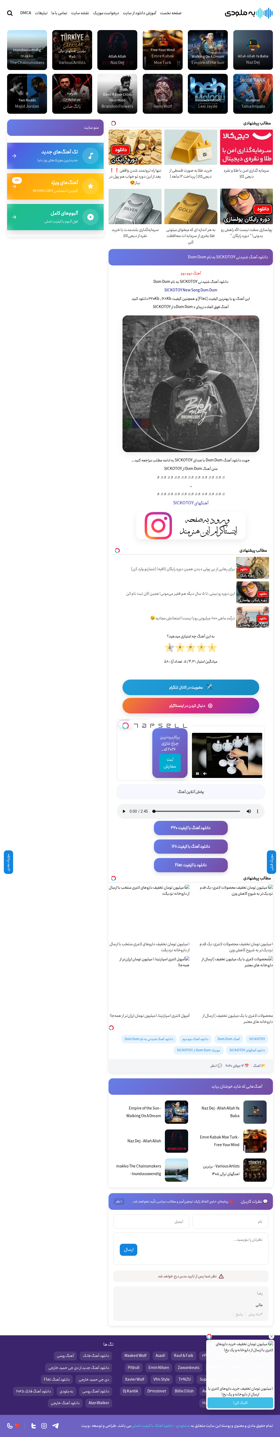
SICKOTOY (257, 1039)
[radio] (212, 647)
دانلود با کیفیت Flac (191, 865)
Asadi (160, 1356)
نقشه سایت (80, 13)
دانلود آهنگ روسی (95, 1391)
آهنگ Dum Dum (229, 1039)
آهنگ (257, 1066)
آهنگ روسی (65, 1356)
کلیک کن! (240, 1403)
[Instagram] (44, 1426)
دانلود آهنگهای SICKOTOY (247, 1050)
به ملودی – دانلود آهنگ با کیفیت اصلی (249, 13)
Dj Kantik (130, 1391)
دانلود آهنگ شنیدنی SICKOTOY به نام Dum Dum (228, 257)
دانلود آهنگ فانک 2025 (33, 1391)
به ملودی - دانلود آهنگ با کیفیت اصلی (160, 1426)
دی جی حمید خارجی (94, 1380)
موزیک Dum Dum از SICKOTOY (198, 1050)
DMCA (25, 13)
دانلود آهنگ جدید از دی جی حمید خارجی (78, 1368)
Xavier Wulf (134, 1380)
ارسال (128, 1249)
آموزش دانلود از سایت (139, 13)
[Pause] (197, 773)
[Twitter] (33, 1426)
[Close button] (271, 1336)
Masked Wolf (135, 1356)
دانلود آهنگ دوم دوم (195, 1039)
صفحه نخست (171, 13)
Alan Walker (99, 1403)
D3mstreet (156, 1391)
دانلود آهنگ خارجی (65, 1403)
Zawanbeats (188, 1368)
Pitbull (133, 1368)
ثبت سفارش (170, 763)
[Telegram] (55, 1426)
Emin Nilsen (158, 1368)
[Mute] (205, 773)
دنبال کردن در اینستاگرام (190, 705)
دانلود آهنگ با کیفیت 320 (191, 828)
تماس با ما (59, 13)
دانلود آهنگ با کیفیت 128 (191, 846)
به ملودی (66, 1391)
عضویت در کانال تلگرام (190, 687)
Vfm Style (161, 1380)
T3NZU (185, 1380)
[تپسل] (125, 724)
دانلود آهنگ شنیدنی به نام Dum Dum (149, 1039)
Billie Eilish (184, 1391)
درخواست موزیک (106, 13)
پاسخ (239, 1314)
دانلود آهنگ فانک (96, 1356)
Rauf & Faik (183, 1356)
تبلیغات (41, 13)
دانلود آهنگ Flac (57, 1380)
